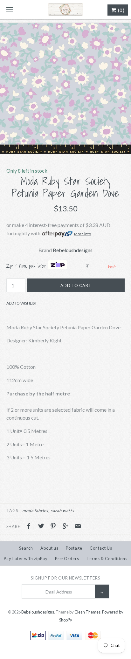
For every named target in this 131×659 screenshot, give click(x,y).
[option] (65, 88)
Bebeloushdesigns (73, 250)
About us (49, 548)
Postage (74, 548)
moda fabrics (35, 510)
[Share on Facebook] (30, 527)
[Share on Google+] (67, 527)
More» (112, 266)
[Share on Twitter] (42, 527)
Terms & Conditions (107, 558)
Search (26, 548)
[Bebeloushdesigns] (65, 9)
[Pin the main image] (54, 527)
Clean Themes (87, 611)
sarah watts (62, 510)
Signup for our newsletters (65, 577)
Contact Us (101, 548)
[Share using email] (78, 527)
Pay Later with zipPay (26, 558)
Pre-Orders (67, 558)
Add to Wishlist (21, 303)
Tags (12, 510)
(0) (121, 10)
